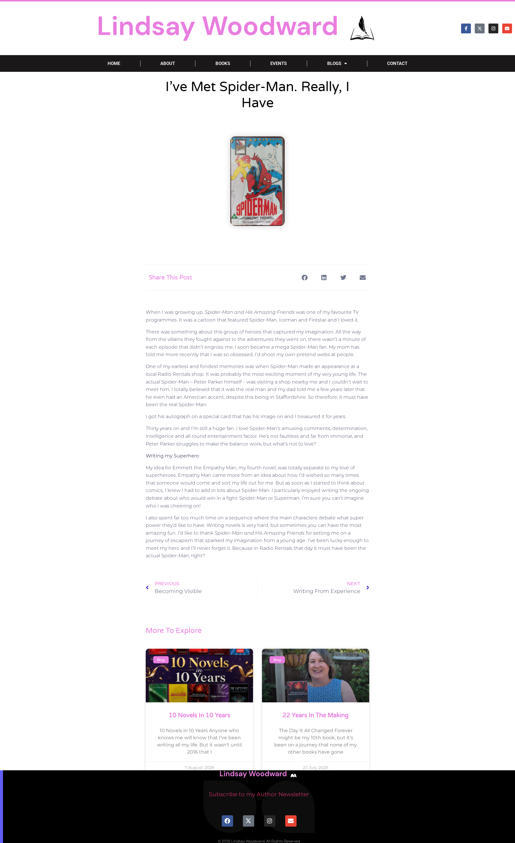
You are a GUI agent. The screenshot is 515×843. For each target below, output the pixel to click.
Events (278, 63)
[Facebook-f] (466, 28)
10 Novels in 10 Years (199, 715)
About (167, 63)
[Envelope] (507, 28)
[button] (304, 277)
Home (114, 63)
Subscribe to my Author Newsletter (259, 794)
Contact (397, 63)
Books (222, 63)
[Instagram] (493, 28)
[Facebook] (227, 821)
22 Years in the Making (316, 715)
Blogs (334, 63)
